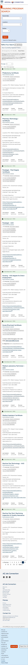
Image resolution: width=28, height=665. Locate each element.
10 (8, 564)
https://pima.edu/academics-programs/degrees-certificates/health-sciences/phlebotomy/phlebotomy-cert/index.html (13, 102)
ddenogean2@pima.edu (12, 340)
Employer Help (6, 591)
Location (5, 22)
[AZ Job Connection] (14, 2)
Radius (4, 28)
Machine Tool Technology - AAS (13, 463)
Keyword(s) (5, 15)
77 (16, 564)
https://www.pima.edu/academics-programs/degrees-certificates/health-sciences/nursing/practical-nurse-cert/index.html (13, 349)
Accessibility (5, 607)
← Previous (6, 562)
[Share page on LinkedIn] (7, 577)
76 (14, 564)
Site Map (5, 597)
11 (10, 564)
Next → (21, 564)
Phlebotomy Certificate (10, 73)
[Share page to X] (10, 577)
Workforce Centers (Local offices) (10, 616)
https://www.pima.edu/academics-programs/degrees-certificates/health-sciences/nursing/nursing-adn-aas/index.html (13, 308)
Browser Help (6, 592)
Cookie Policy (6, 608)
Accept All (14, 646)
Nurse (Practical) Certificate (11, 325)
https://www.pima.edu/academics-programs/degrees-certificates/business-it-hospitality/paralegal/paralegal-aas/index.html (12, 258)
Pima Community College (8, 74)
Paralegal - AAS (8, 223)
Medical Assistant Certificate (12, 415)
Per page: (3, 63)
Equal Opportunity (7, 604)
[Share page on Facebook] (4, 577)
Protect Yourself (6, 594)
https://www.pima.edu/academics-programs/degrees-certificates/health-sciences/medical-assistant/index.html (13, 446)
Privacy (4, 603)
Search (5, 37)
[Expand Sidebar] (1, 6)
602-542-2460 (6, 620)
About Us (5, 587)
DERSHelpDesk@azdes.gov (9, 617)
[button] (2, 2)
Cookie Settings (6, 610)
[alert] (14, 69)
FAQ (4, 588)
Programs (5, 595)
